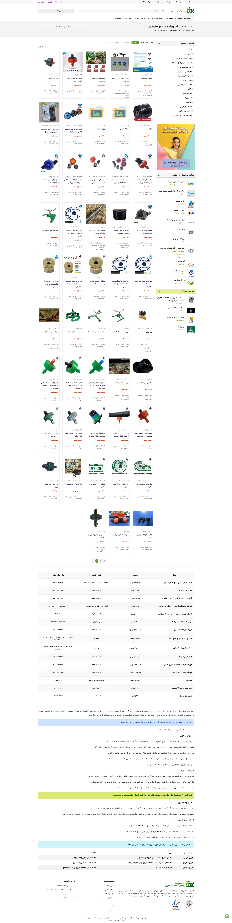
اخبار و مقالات (127, 18)
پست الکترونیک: (61, 889)
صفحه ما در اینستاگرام (67, 893)
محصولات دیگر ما (187, 291)
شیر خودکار (187, 93)
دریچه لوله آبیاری (185, 111)
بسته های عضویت (108, 897)
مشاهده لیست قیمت (64, 26)
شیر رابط (188, 98)
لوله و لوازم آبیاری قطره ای (176, 30)
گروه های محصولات (186, 43)
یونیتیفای (109, 920)
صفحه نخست (189, 2)
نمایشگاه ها (117, 18)
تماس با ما (169, 2)
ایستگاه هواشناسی (184, 85)
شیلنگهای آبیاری (185, 107)
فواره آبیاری (187, 80)
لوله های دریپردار (185, 72)
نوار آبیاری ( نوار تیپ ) (183, 58)
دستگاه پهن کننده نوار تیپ (182, 115)
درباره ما (178, 2)
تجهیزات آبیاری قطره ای (160, 30)
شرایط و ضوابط (110, 893)
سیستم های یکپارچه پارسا (90, 918)
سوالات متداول (146, 2)
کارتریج (188, 89)
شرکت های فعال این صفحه (183, 175)
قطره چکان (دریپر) (184, 76)
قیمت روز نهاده (157, 18)
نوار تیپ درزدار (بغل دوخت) (181, 63)
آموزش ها (158, 2)
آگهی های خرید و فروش (142, 18)
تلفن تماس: (66, 885)
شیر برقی (188, 54)
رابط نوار (188, 102)
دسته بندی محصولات (184, 18)
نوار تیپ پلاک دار (185, 67)
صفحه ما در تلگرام (68, 897)
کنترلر (189, 50)
